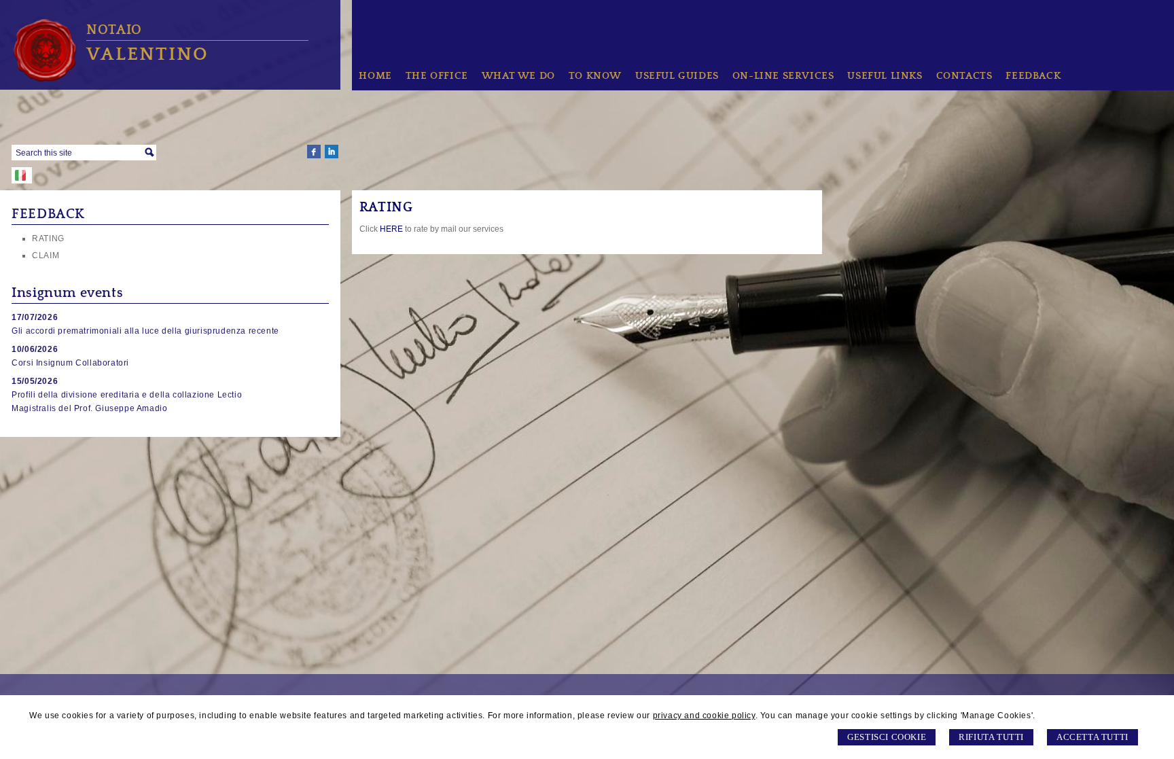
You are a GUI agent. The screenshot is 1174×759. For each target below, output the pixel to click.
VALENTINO (147, 54)
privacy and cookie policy (704, 715)
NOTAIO (114, 29)
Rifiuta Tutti (991, 737)
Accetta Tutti (1092, 737)
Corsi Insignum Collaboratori (70, 363)
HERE (391, 229)
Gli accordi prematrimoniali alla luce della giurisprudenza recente (145, 331)
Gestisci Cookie (886, 737)
